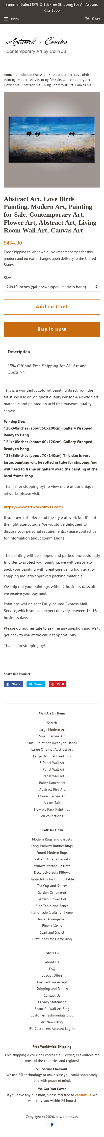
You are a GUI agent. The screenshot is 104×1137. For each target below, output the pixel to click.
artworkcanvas (67, 1116)
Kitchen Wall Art (33, 75)
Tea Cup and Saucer (52, 885)
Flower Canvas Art (52, 796)
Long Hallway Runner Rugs (52, 846)
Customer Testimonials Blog (52, 1015)
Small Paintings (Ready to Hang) (52, 743)
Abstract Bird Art (52, 789)
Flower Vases (52, 925)
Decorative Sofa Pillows (52, 872)
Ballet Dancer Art (52, 783)
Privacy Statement (52, 1002)
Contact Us (52, 995)
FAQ (52, 969)
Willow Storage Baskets (52, 866)
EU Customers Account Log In (52, 1028)
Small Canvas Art (52, 736)
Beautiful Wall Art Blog (52, 1008)
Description (19, 351)
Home (8, 75)
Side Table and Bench (52, 906)
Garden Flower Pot (52, 899)
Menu (14, 19)
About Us (52, 962)
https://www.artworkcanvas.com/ (33, 506)
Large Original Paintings (52, 756)
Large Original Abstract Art (52, 749)
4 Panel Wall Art (52, 769)
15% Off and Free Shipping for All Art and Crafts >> (47, 369)
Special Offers (52, 975)
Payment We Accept (52, 982)
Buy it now (52, 329)
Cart (95, 19)
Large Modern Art (52, 729)
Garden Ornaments (52, 892)
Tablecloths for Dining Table (52, 879)
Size (7, 277)
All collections (52, 816)
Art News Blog (52, 1022)
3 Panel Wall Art (52, 762)
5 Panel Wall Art (52, 776)
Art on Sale (52, 802)
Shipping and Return (52, 988)
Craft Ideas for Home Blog (52, 939)
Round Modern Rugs (52, 852)
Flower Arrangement (52, 919)
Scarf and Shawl (52, 932)
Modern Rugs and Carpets (52, 839)
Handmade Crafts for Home (52, 912)
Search (52, 723)
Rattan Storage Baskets (52, 859)
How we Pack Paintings (52, 809)
